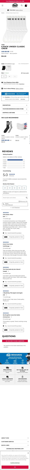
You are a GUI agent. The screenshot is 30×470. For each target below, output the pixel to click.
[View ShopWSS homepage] (15, 5)
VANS (2, 44)
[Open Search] (21, 5)
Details (7, 372)
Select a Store (19, 88)
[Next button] (27, 1)
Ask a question (13, 53)
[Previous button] (3, 1)
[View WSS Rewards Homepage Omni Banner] (15, 358)
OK (15, 467)
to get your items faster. (22, 372)
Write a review (5, 53)
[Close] (28, 453)
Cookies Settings (15, 462)
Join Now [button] (23, 99)
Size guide (26, 73)
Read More (21, 83)
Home (2, 12)
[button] (15, 10)
